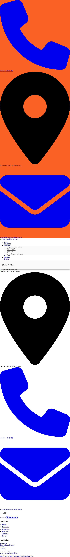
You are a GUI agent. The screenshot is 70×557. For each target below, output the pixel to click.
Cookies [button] (2, 548)
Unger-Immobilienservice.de (9, 553)
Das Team (5, 531)
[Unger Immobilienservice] (9, 239)
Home (4, 524)
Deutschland (3, 517)
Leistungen (5, 529)
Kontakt (4, 536)
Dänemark (12, 517)
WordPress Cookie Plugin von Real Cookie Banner (16, 556)
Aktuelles (5, 533)
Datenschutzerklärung (7, 545)
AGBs (2, 546)
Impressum (3, 543)
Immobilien (5, 527)
